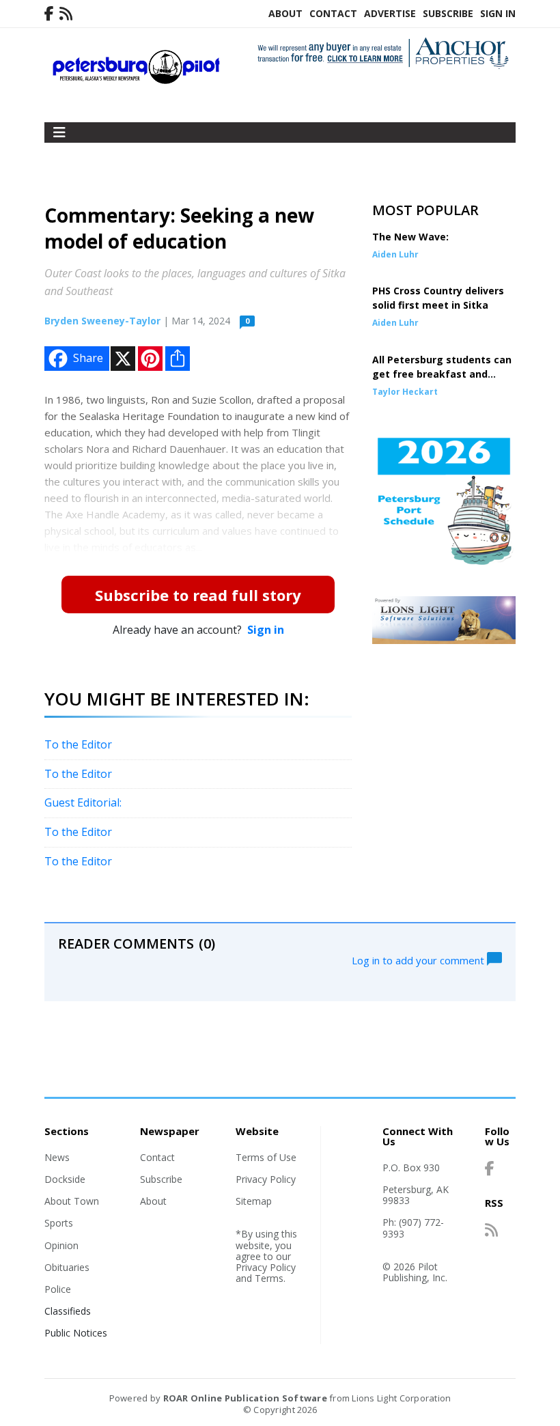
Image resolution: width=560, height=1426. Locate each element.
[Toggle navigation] (59, 132)
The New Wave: (410, 236)
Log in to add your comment (419, 959)
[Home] (136, 80)
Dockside (64, 1179)
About (285, 13)
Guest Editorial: (83, 802)
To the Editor (78, 744)
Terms (269, 1278)
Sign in (265, 629)
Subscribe (448, 13)
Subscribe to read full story (198, 595)
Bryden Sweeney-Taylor (102, 320)
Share (88, 357)
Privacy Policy (266, 1179)
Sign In (498, 13)
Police (57, 1289)
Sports (58, 1222)
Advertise (390, 13)
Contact (333, 13)
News (57, 1157)
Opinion (61, 1245)
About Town (71, 1200)
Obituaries (66, 1267)
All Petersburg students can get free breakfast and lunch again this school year (442, 374)
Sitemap (254, 1200)
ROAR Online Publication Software (245, 1398)
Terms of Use (266, 1157)
